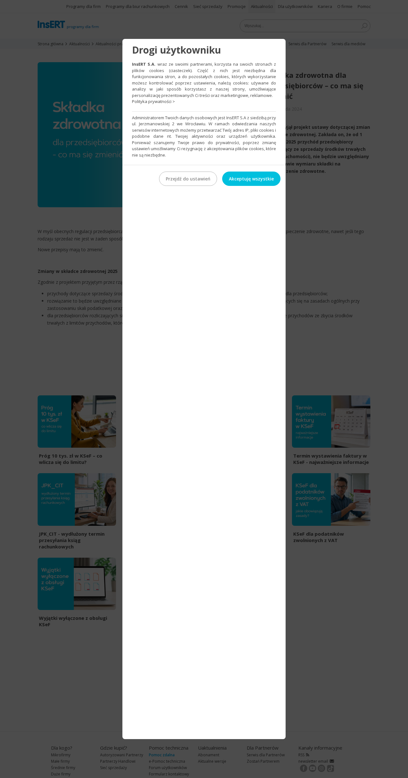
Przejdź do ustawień (188, 179)
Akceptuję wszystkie (251, 179)
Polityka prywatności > (153, 101)
